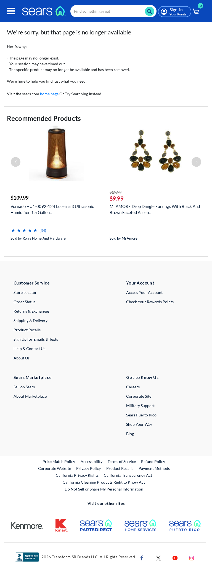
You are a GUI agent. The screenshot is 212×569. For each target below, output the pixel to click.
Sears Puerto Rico (141, 415)
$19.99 (115, 192)
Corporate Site (138, 396)
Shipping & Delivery (30, 320)
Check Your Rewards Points (150, 301)
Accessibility (91, 461)
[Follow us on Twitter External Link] (158, 557)
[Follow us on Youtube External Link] (175, 557)
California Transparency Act (128, 475)
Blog (130, 433)
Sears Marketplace (33, 377)
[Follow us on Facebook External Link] (141, 557)
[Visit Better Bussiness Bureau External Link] (27, 556)
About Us (22, 358)
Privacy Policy (88, 468)
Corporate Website (54, 468)
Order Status (24, 301)
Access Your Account (144, 292)
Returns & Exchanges (31, 311)
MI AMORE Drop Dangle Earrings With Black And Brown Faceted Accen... (155, 209)
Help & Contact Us (29, 348)
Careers (133, 386)
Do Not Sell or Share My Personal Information (104, 489)
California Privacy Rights (77, 475)
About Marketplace (30, 396)
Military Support (140, 405)
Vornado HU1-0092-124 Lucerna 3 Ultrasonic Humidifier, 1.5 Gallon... (52, 209)
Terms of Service (122, 461)
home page (49, 93)
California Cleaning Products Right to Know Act (104, 482)
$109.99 (19, 198)
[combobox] (113, 11)
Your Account (140, 282)
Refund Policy (153, 461)
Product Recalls (27, 329)
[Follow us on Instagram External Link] (191, 557)
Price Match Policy (59, 461)
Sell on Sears (24, 386)
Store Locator (25, 292)
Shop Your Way (139, 424)
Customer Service (32, 282)
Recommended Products (44, 118)
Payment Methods (154, 468)
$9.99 (117, 198)
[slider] (24, 228)
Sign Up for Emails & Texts (36, 339)
